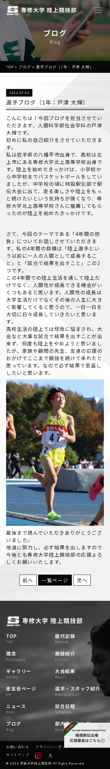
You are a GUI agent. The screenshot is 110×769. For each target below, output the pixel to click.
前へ (28, 580)
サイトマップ (17, 754)
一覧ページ (55, 580)
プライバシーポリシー (54, 746)
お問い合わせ (17, 746)
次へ (82, 580)
